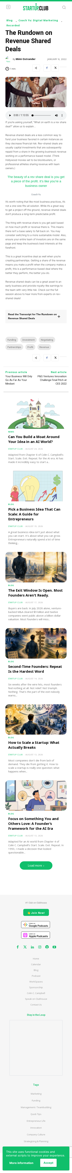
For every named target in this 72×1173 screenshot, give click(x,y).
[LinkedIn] (63, 67)
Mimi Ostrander (25, 59)
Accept (48, 1162)
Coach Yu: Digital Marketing (38, 20)
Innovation (36, 1127)
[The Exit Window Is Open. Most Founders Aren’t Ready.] (36, 567)
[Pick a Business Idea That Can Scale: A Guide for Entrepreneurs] (36, 486)
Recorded (13, 25)
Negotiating (47, 339)
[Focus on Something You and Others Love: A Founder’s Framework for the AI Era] (36, 795)
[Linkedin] (32, 947)
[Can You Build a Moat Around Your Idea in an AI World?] (36, 413)
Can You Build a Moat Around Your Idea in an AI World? (34, 439)
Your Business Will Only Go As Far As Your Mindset (18, 380)
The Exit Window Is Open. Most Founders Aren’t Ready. (35, 593)
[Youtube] (54, 947)
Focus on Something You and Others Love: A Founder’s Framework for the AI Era (33, 823)
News (11, 432)
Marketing (36, 1093)
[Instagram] (39, 947)
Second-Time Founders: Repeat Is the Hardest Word (35, 669)
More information (21, 1163)
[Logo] (36, 7)
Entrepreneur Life (36, 1120)
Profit (30, 347)
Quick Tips (36, 1114)
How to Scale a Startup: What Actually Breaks (33, 745)
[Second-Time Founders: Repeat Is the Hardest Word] (36, 643)
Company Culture (36, 1134)
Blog (9, 20)
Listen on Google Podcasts (35, 924)
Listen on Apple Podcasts (35, 935)
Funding (12, 339)
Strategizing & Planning (36, 1141)
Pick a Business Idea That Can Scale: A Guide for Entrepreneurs (34, 514)
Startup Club (15, 449)
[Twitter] (55, 67)
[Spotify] (47, 947)
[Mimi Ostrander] (9, 59)
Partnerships (14, 347)
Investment (28, 339)
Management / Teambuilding (36, 1107)
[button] (36, 316)
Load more (35, 865)
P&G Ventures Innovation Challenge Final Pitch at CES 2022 (52, 380)
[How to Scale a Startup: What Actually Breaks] (36, 719)
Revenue (44, 347)
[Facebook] (47, 67)
